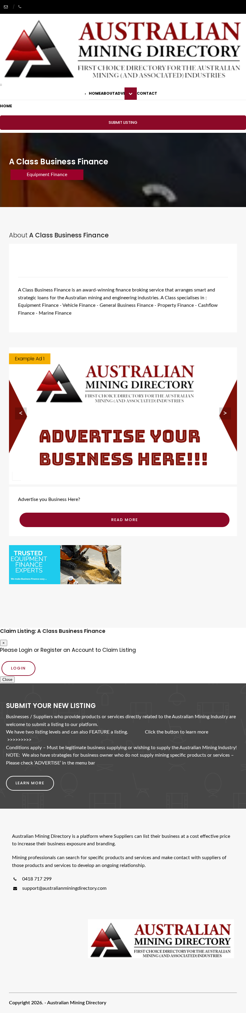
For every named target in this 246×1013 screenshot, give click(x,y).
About (108, 93)
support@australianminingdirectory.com (64, 888)
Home (95, 93)
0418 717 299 (36, 879)
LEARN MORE (30, 783)
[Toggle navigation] (1, 85)
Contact (147, 93)
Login (18, 668)
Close (7, 679)
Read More (124, 519)
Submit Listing (123, 122)
